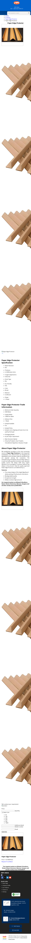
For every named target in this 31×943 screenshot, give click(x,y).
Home (7, 16)
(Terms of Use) (24, 936)
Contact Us (5, 889)
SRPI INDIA (16, 7)
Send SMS (16, 930)
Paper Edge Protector (11, 19)
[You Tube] (10, 878)
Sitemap (4, 891)
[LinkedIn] (7, 878)
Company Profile (6, 885)
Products (7, 17)
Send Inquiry (16, 926)
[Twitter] (5, 878)
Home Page (5, 883)
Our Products (5, 887)
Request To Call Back (7, 861)
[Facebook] (2, 878)
